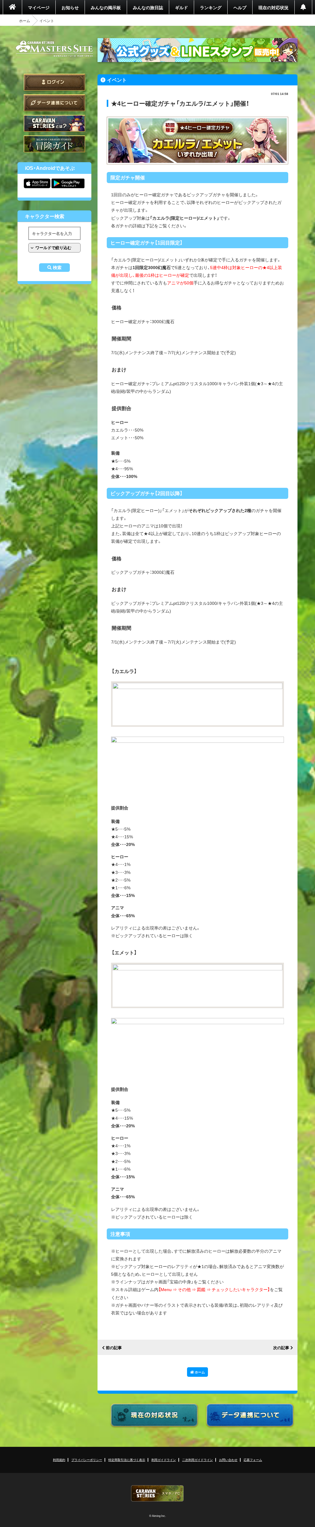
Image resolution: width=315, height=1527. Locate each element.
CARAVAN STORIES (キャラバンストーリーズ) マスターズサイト (54, 49)
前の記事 (114, 1348)
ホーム (24, 20)
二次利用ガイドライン (197, 1459)
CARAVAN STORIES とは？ (54, 123)
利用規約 (59, 1459)
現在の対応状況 (273, 7)
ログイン (54, 82)
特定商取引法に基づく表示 (126, 1459)
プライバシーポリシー (86, 1459)
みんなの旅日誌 (148, 7)
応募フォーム (253, 1459)
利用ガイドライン (163, 1459)
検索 (57, 267)
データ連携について (54, 102)
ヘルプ (239, 7)
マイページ (39, 7)
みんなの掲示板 (106, 7)
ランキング (210, 7)
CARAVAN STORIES (157, 1493)
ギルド (181, 7)
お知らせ (70, 7)
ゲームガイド (54, 143)
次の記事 (281, 1348)
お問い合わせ (228, 1459)
